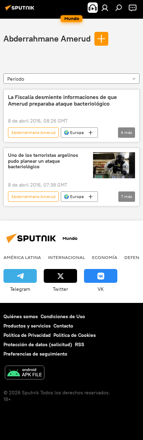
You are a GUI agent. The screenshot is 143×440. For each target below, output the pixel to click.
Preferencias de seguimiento (35, 354)
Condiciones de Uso (63, 316)
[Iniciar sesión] (105, 8)
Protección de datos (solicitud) (37, 344)
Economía (104, 257)
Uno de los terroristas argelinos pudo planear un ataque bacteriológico (43, 161)
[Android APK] (24, 373)
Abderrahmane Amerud (47, 38)
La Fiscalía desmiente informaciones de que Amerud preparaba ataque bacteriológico (62, 100)
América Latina (22, 257)
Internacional (66, 257)
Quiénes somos (20, 316)
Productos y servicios (27, 326)
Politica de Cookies (74, 335)
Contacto (63, 326)
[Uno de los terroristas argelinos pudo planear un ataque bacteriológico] (114, 165)
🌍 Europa (74, 132)
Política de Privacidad (27, 335)
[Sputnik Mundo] (20, 10)
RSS (79, 344)
